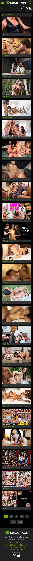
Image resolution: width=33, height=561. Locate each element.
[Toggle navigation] (2, 2)
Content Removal (16, 549)
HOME (11, 543)
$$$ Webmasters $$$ (16, 547)
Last (20, 522)
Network (23, 545)
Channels (20, 543)
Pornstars (11, 545)
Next (12, 522)
